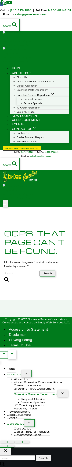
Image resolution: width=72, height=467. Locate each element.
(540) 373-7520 (20, 10)
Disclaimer (17, 334)
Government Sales (27, 141)
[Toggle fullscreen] (11, 442)
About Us (14, 374)
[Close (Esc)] (25, 442)
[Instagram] (5, 4)
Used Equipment (26, 120)
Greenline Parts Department (32, 89)
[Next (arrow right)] (11, 446)
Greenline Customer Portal (21, 148)
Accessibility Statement (28, 329)
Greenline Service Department (35, 394)
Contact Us (15, 423)
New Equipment (25, 116)
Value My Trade (26, 111)
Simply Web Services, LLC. (53, 322)
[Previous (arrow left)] (3, 446)
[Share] (18, 442)
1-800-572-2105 (59, 10)
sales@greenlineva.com (30, 14)
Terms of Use (20, 345)
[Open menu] (5, 203)
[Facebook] (1, 4)
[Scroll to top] (4, 355)
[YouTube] (9, 4)
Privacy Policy (20, 340)
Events (18, 124)
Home (16, 68)
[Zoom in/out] (3, 442)
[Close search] (5, 451)
